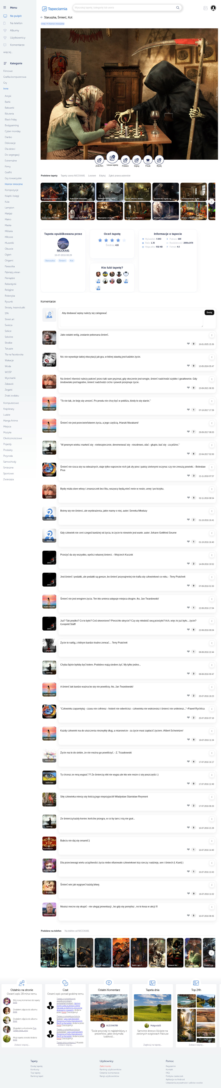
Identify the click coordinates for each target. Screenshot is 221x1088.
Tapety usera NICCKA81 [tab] (73, 175)
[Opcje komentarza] (212, 335)
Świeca (8, 325)
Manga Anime (10, 420)
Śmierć (62, 260)
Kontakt (169, 1069)
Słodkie (8, 342)
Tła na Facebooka (14, 354)
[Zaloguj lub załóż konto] (213, 8)
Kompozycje (11, 190)
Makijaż (8, 213)
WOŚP (8, 372)
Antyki (8, 96)
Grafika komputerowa (14, 76)
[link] (15, 1040)
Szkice (8, 331)
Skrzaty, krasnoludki (15, 307)
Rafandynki (10, 284)
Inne (5, 88)
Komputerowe (11, 403)
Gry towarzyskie (13, 178)
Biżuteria (9, 113)
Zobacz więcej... (21, 1045)
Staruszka (50, 260)
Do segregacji (12, 154)
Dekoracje (10, 143)
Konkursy (35, 1069)
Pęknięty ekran (12, 272)
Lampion (9, 207)
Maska (8, 225)
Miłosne (9, 237)
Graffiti (8, 172)
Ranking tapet (37, 1076)
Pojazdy (7, 444)
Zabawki (9, 383)
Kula (7, 201)
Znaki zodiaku (12, 395)
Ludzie (6, 414)
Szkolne (9, 336)
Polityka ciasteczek (174, 1076)
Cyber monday (13, 131)
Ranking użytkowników (110, 1069)
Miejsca (7, 426)
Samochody (9, 461)
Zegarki (8, 389)
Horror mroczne (14, 184)
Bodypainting (12, 125)
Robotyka (10, 295)
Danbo (8, 137)
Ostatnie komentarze (109, 1073)
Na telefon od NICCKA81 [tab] (77, 931)
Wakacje (9, 360)
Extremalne (11, 160)
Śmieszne (8, 467)
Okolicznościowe (12, 438)
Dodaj (209, 312)
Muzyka (7, 432)
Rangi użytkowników (109, 1076)
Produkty (8, 450)
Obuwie (9, 248)
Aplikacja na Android (175, 1079)
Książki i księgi (12, 195)
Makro (8, 219)
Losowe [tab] (92, 175)
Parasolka (10, 266)
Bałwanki (9, 107)
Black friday (11, 119)
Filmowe (8, 71)
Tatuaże (9, 348)
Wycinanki (10, 378)
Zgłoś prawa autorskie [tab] (119, 175)
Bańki (7, 101)
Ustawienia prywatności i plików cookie (184, 1083)
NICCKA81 (63, 250)
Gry (5, 82)
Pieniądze (10, 278)
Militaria (9, 231)
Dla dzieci (10, 148)
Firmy (8, 166)
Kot (71, 260)
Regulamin (171, 1066)
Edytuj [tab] (102, 175)
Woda (8, 366)
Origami (9, 260)
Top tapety (35, 1073)
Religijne (9, 289)
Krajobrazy (8, 408)
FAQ (168, 1073)
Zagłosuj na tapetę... (152, 1045)
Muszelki (9, 242)
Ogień (8, 254)
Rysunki (9, 301)
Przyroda (8, 455)
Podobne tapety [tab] (49, 175)
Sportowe (8, 473)
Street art (9, 319)
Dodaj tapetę (37, 1066)
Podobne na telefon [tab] (51, 931)
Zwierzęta (8, 479)
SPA (7, 313)
